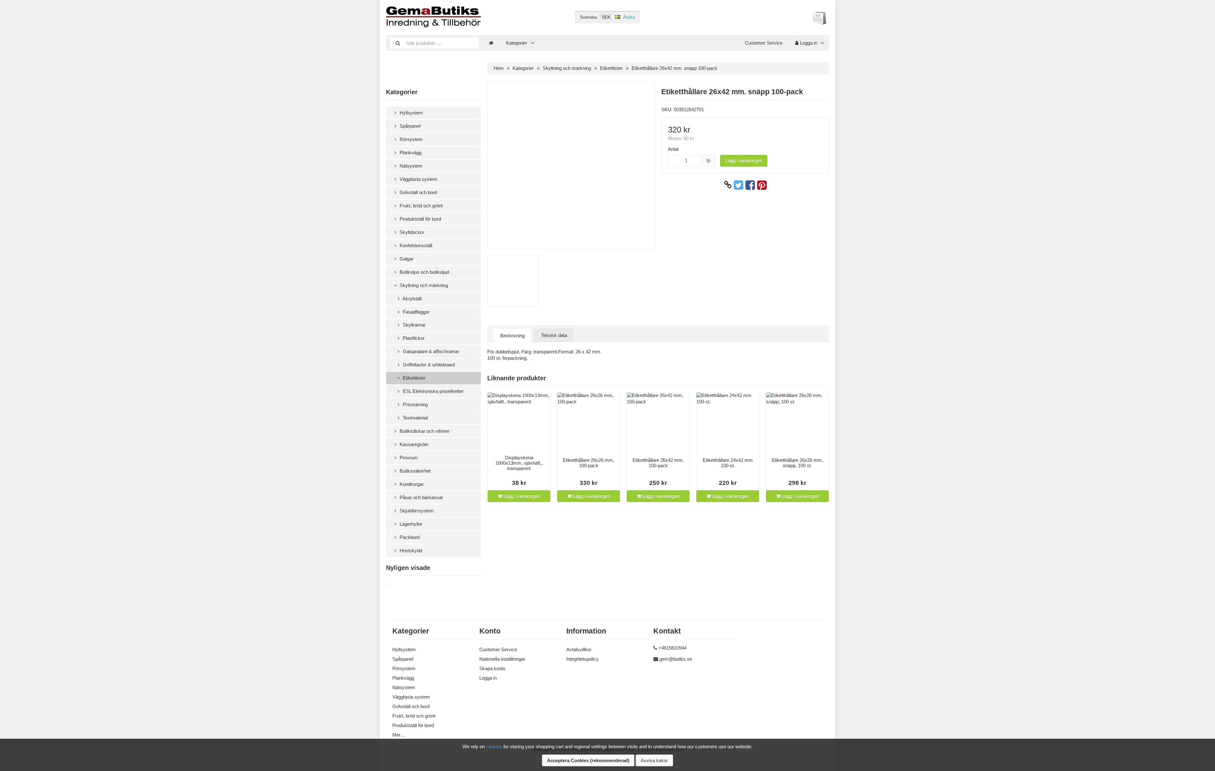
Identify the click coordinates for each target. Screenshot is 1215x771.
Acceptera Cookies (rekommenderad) (588, 760)
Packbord (409, 537)
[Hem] (491, 43)
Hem (499, 68)
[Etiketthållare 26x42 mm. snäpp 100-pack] (395, 585)
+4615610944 (672, 648)
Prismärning (415, 404)
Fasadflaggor (416, 312)
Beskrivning (512, 335)
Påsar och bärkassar (420, 497)
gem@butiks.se (675, 659)
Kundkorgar (411, 484)
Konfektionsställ (415, 245)
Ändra (629, 17)
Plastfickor (413, 338)
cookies (494, 746)
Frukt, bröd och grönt (420, 205)
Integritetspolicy (582, 659)
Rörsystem (410, 139)
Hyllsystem (410, 112)
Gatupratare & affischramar (430, 351)
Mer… (398, 734)
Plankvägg (409, 152)
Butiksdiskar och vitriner (423, 431)
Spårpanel (409, 126)
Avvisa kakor (654, 760)
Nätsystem (410, 165)
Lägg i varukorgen (743, 160)
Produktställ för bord (419, 219)
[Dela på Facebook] (750, 185)
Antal (673, 149)
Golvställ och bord (417, 192)
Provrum (408, 457)
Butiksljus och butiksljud (423, 272)
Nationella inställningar (502, 659)
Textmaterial (415, 417)
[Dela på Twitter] (738, 185)
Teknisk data (554, 335)
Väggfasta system (417, 179)
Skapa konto (492, 668)
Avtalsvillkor (578, 649)
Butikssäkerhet (414, 471)
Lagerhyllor (410, 524)
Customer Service (763, 43)
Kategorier (516, 43)
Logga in (808, 43)
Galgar (406, 258)
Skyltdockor (411, 232)
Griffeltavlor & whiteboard (428, 364)
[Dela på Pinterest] (762, 185)
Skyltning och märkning (423, 285)
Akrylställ (411, 298)
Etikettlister (414, 378)
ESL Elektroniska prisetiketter (433, 391)
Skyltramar (414, 324)
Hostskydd (410, 550)
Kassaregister (413, 444)
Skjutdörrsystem (416, 510)
